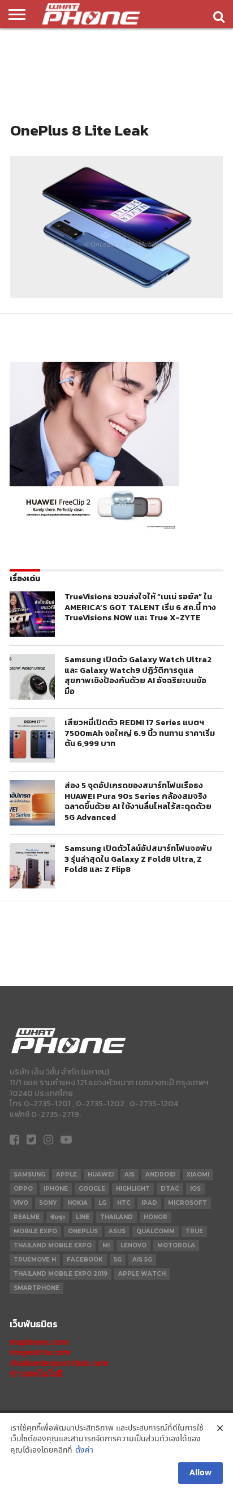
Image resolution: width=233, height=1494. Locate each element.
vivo (21, 1203)
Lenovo (133, 1245)
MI (106, 1245)
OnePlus (83, 1231)
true (194, 1231)
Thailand (116, 1217)
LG (102, 1203)
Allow (200, 1473)
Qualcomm (155, 1231)
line (82, 1217)
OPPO (23, 1188)
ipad (149, 1203)
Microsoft (187, 1203)
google (92, 1188)
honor (155, 1217)
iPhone (56, 1188)
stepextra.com (40, 1352)
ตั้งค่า (84, 1450)
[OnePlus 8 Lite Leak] (116, 295)
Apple (66, 1174)
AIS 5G (142, 1259)
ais (129, 1174)
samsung (29, 1174)
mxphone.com (39, 1341)
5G (118, 1259)
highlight (133, 1188)
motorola (176, 1245)
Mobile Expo (35, 1231)
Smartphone (36, 1288)
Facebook (85, 1259)
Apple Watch (142, 1273)
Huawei (101, 1174)
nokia (77, 1203)
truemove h (35, 1259)
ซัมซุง (57, 1217)
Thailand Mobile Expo (53, 1245)
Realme (27, 1217)
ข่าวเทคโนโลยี (36, 1373)
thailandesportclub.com (59, 1362)
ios (195, 1188)
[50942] (94, 528)
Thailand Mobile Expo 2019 (60, 1273)
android (160, 1174)
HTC (124, 1203)
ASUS (117, 1231)
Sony (48, 1203)
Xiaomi (198, 1174)
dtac (170, 1188)
